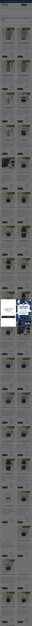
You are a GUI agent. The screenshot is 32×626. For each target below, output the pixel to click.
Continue (8, 316)
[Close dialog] (30, 300)
